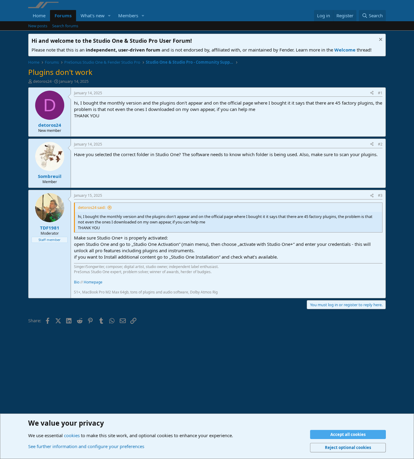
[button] (109, 15)
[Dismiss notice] (379, 40)
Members (128, 15)
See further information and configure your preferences (86, 446)
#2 (380, 144)
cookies (72, 435)
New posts (37, 25)
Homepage (93, 282)
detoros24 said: (91, 207)
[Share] (372, 93)
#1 (380, 92)
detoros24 (42, 81)
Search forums (65, 25)
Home (39, 15)
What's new (93, 15)
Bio (76, 282)
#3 (380, 195)
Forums (63, 15)
